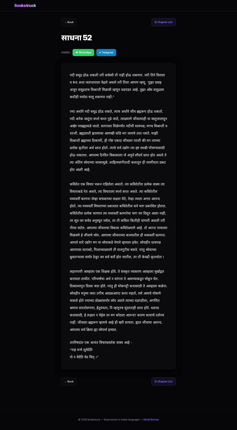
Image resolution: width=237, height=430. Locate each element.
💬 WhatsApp (83, 52)
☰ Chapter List (163, 22)
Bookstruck (25, 5)
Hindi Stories (151, 419)
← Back (69, 22)
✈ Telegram (106, 52)
